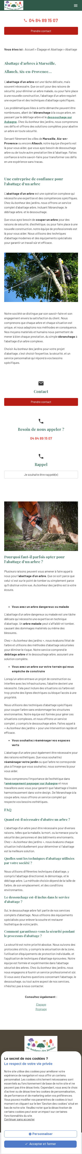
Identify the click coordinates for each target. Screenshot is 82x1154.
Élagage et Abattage (50, 49)
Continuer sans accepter (19, 1119)
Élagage (41, 1004)
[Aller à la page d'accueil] (13, 5)
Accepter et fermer (42, 1144)
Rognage (41, 1009)
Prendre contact (41, 31)
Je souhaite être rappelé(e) (41, 474)
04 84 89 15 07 (43, 20)
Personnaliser (42, 1134)
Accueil (29, 49)
